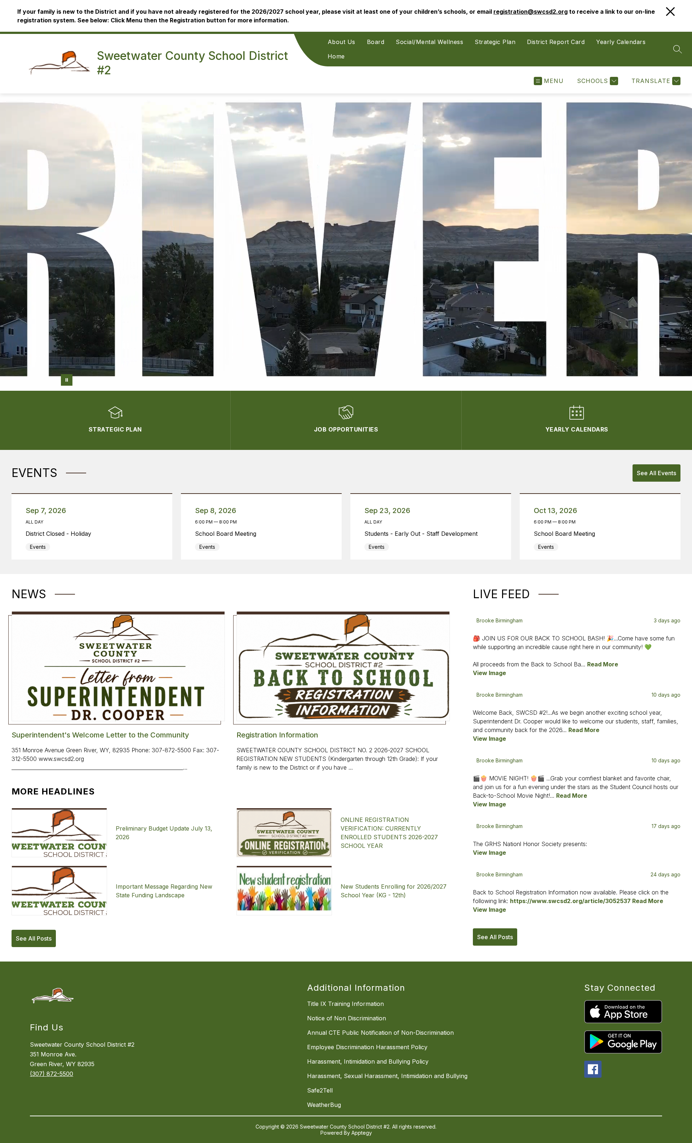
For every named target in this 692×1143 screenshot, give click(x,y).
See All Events (656, 473)
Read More (602, 664)
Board (376, 41)
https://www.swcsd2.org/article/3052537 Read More (586, 901)
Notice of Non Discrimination (346, 1018)
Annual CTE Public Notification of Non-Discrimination (380, 1032)
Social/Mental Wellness (429, 41)
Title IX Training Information (345, 1003)
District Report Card (556, 41)
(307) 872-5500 (51, 1073)
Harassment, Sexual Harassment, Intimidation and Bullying (387, 1076)
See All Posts (34, 938)
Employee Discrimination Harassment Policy (367, 1047)
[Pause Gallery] (66, 380)
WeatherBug (324, 1104)
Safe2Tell (320, 1090)
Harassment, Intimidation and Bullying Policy (368, 1061)
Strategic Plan (495, 41)
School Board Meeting (227, 533)
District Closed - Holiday (60, 533)
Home (336, 56)
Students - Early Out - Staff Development (422, 533)
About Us (341, 41)
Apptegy (361, 1133)
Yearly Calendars (621, 41)
